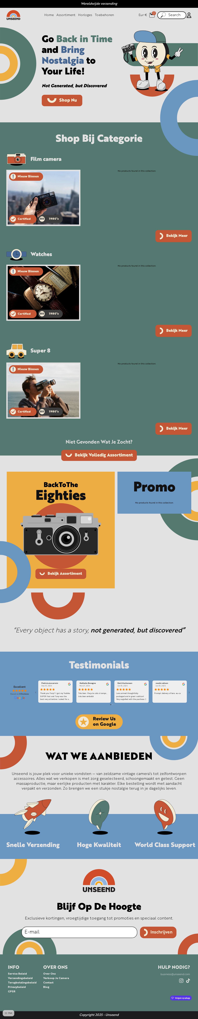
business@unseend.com (175, 974)
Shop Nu (68, 100)
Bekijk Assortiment (65, 574)
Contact (48, 982)
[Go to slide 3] (114, 704)
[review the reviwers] (69, 685)
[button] (152, 15)
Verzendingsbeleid (20, 978)
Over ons (49, 974)
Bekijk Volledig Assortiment (104, 455)
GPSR (11, 991)
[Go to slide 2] (112, 704)
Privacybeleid (17, 987)
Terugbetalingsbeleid (22, 982)
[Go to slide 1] (110, 704)
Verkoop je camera (56, 978)
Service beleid (17, 974)
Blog (46, 987)
